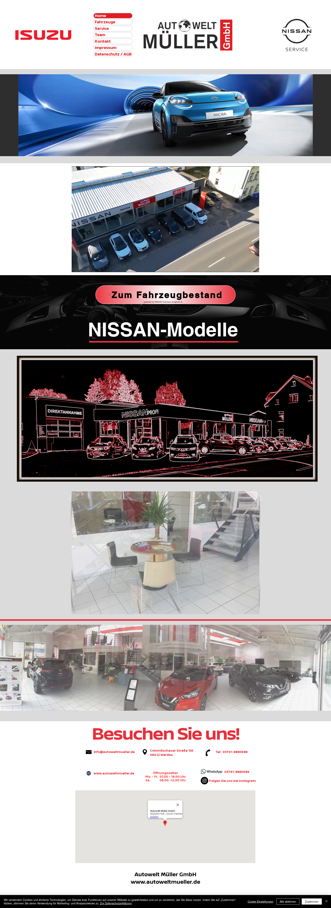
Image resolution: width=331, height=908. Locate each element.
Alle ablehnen (288, 901)
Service (102, 28)
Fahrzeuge (105, 22)
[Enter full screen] (254, 266)
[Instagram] (204, 780)
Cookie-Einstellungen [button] (260, 901)
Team (100, 34)
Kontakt (103, 41)
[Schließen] (326, 901)
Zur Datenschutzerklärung (116, 903)
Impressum (105, 47)
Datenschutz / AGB (113, 54)
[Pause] (76, 266)
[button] (165, 552)
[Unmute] (83, 266)
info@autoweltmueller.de (114, 752)
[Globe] (88, 773)
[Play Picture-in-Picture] (247, 266)
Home (100, 15)
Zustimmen (312, 901)
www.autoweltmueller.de (114, 773)
